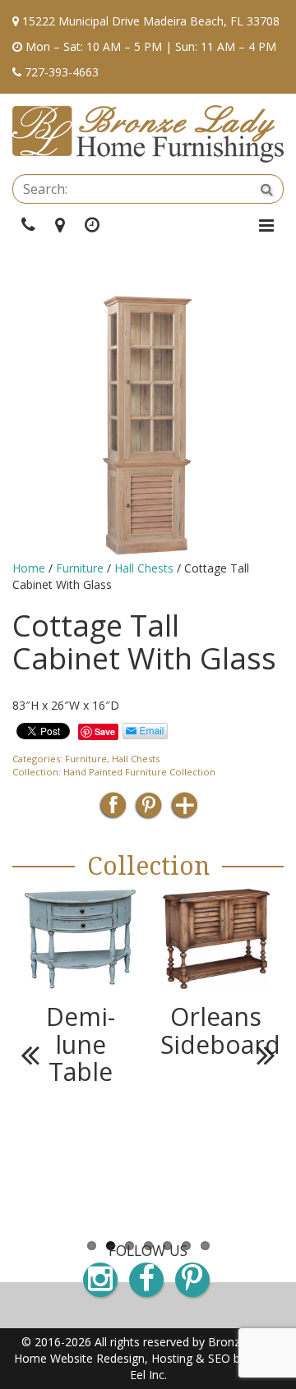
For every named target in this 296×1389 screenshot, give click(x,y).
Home (28, 568)
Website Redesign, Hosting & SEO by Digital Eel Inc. (166, 1366)
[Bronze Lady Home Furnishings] (148, 134)
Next (259, 1054)
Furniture (80, 568)
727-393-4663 (62, 72)
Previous (37, 1054)
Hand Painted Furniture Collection (139, 772)
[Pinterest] (148, 810)
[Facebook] (113, 810)
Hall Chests (143, 568)
